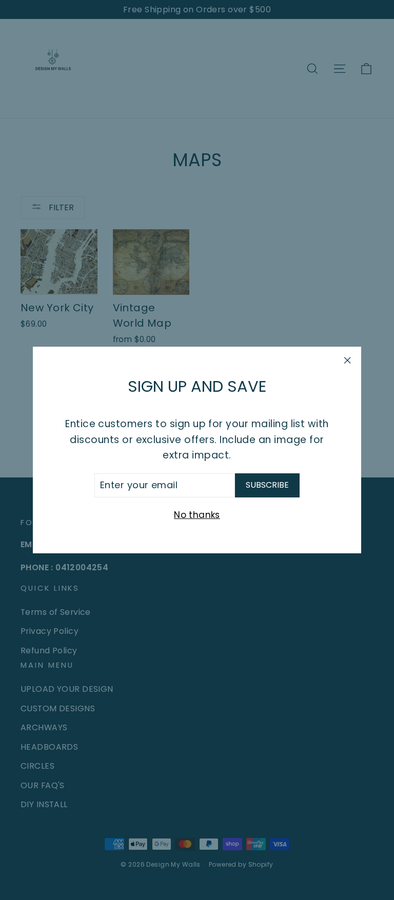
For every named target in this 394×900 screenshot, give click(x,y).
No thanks (197, 515)
